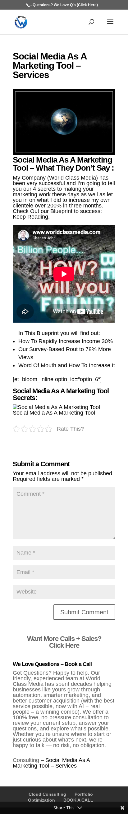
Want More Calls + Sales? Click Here (64, 642)
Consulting (26, 760)
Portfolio (84, 794)
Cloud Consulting (47, 794)
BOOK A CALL (78, 800)
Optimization (41, 800)
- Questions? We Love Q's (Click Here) (64, 5)
